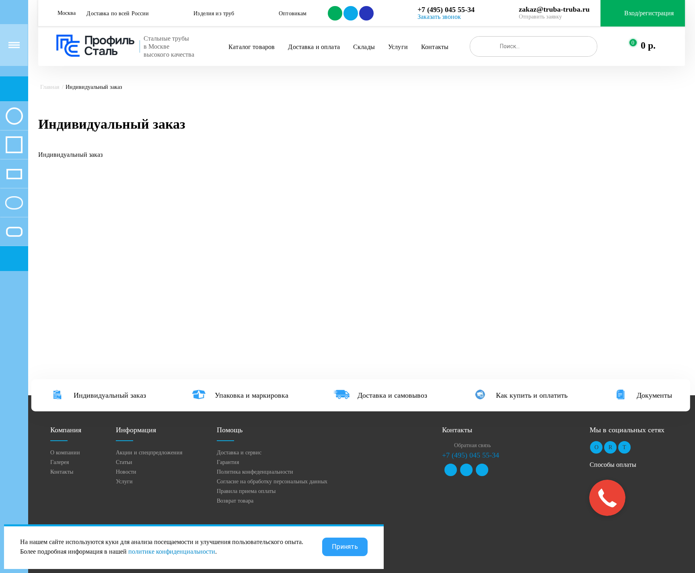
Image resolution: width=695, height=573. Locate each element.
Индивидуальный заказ (110, 395)
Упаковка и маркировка (251, 395)
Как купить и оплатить (532, 395)
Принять (345, 546)
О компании (65, 453)
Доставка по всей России (117, 13)
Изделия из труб (213, 13)
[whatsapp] (334, 13)
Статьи (124, 462)
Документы (654, 395)
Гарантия (228, 462)
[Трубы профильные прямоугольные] (14, 173)
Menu (14, 45)
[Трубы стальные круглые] (14, 115)
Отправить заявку (540, 17)
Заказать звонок (439, 16)
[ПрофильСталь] (95, 46)
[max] (366, 13)
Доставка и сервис (239, 453)
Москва (67, 13)
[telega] (350, 13)
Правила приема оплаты (246, 491)
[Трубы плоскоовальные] (14, 231)
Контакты (434, 46)
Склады (364, 46)
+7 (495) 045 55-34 (446, 9)
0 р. (648, 45)
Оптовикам (292, 13)
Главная (49, 87)
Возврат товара (235, 501)
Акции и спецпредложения (149, 453)
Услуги (398, 46)
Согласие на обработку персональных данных (272, 482)
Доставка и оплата (313, 46)
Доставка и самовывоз (392, 395)
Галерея (59, 462)
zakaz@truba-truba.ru (554, 9)
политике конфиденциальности (171, 551)
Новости (126, 472)
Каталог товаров (251, 46)
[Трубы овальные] (14, 202)
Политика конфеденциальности (255, 472)
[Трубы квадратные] (14, 144)
